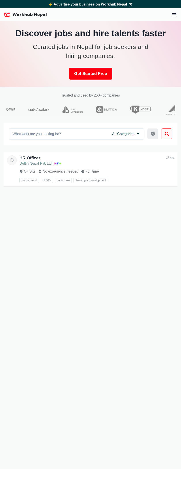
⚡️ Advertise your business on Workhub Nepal (88, 4)
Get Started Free (90, 73)
